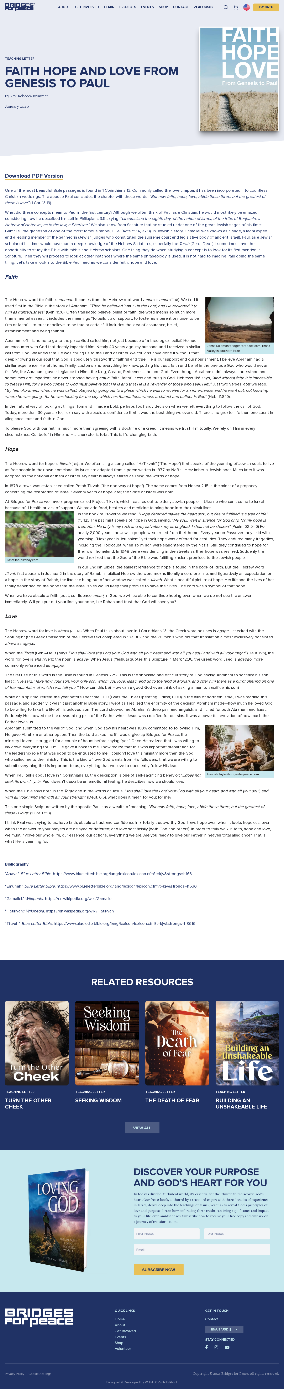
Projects (127, 7)
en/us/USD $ (221, 1329)
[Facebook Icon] (206, 1347)
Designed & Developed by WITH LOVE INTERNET (142, 1382)
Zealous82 (203, 7)
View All (142, 1128)
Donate (266, 7)
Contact (181, 7)
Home (120, 1319)
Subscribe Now (158, 1269)
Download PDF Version (34, 176)
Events (147, 7)
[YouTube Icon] (227, 1347)
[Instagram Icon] (216, 1347)
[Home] (20, 7)
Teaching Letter (20, 1092)
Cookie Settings (40, 1374)
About (64, 7)
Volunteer (123, 1348)
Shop (163, 7)
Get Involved (87, 7)
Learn (109, 7)
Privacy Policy (14, 1374)
